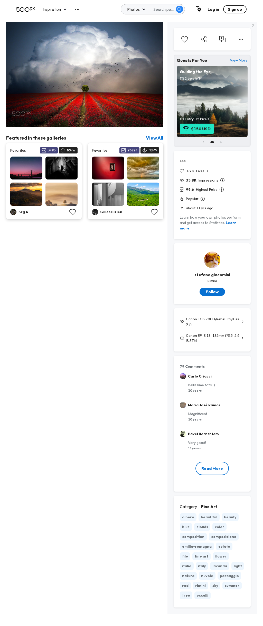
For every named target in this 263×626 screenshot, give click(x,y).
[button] (179, 9)
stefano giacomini (212, 274)
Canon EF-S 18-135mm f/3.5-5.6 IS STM (213, 338)
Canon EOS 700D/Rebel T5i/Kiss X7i (212, 322)
